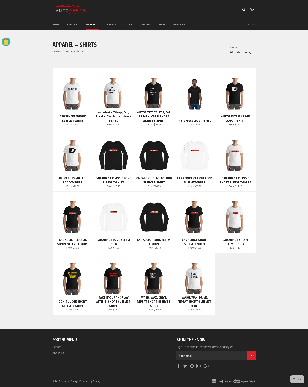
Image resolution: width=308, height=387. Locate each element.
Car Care (73, 24)
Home (55, 24)
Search (56, 347)
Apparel (92, 24)
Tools (128, 24)
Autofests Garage (69, 381)
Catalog (145, 24)
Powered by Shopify (90, 381)
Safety (111, 24)
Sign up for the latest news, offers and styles (204, 347)
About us (179, 24)
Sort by (234, 47)
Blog (161, 24)
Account (252, 24)
